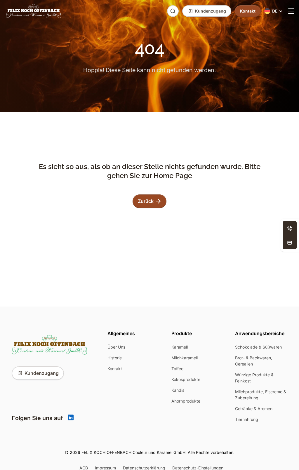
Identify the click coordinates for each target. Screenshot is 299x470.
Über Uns (116, 346)
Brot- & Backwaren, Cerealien (253, 360)
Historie (114, 357)
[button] (273, 11)
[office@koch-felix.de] (290, 242)
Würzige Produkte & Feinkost (254, 377)
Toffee (177, 368)
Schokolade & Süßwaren (258, 346)
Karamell (179, 346)
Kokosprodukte (185, 379)
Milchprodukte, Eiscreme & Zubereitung (260, 394)
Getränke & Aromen (253, 408)
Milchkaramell (184, 357)
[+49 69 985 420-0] (290, 228)
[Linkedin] (71, 418)
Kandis (177, 390)
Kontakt (114, 368)
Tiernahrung (246, 419)
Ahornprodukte (185, 400)
